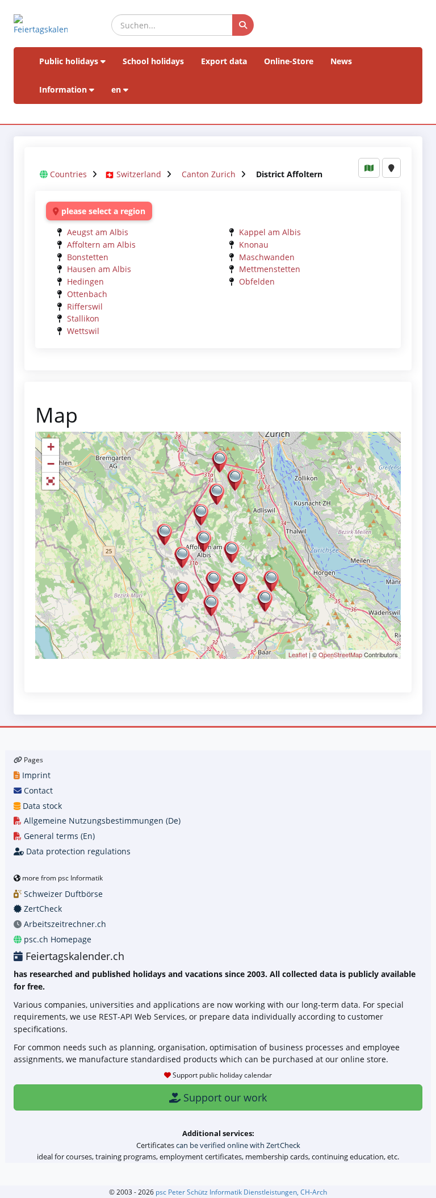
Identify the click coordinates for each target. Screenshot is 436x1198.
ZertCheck (42, 908)
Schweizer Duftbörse (62, 893)
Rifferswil (85, 306)
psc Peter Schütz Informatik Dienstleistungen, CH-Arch (241, 1191)
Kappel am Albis (270, 232)
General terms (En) (58, 835)
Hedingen (85, 281)
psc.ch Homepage (56, 939)
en (117, 89)
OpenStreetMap (340, 654)
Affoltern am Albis (101, 244)
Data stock (41, 805)
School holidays (153, 61)
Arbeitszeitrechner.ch (64, 924)
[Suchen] (243, 25)
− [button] (50, 464)
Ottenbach (87, 294)
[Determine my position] (391, 168)
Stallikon (83, 318)
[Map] (369, 168)
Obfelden (257, 281)
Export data (224, 61)
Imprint (35, 775)
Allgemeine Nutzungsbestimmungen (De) (101, 820)
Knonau (254, 244)
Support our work (224, 1097)
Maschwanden (267, 257)
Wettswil (83, 330)
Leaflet (297, 654)
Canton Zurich (209, 174)
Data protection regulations (77, 851)
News (341, 61)
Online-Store (288, 61)
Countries (68, 174)
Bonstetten (87, 257)
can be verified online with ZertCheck (238, 1145)
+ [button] (50, 447)
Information (64, 89)
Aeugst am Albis (97, 232)
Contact (37, 790)
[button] (50, 481)
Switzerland (138, 174)
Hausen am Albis (99, 269)
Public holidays (69, 61)
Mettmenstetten (269, 269)
